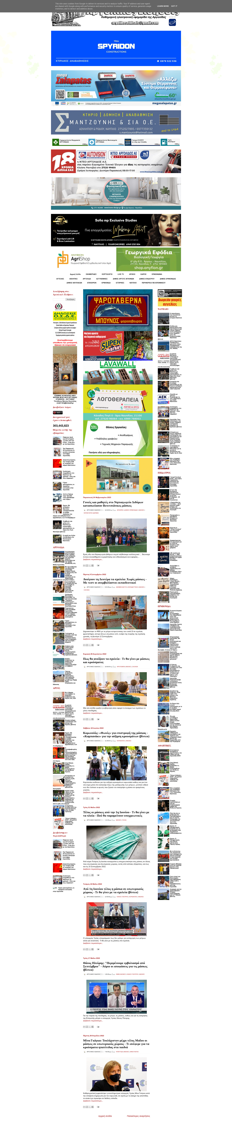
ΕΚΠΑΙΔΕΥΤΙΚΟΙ (133, 587)
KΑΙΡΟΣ (143, 274)
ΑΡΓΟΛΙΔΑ (87, 279)
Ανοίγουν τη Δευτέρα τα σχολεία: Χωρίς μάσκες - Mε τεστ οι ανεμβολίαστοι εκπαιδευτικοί (115, 581)
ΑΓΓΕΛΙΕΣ (60, 279)
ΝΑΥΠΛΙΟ (133, 283)
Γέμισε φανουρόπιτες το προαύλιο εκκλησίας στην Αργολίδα (68, 486)
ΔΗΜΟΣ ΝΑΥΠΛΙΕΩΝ (74, 283)
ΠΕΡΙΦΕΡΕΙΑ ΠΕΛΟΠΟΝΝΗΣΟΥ (154, 283)
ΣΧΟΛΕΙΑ (86, 590)
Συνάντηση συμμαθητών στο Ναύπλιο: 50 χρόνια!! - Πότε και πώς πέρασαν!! (69, 475)
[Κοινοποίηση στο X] (90, 565)
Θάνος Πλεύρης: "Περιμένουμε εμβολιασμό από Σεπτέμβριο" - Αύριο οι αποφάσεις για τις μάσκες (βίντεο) (115, 966)
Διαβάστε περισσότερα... (93, 559)
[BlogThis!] (87, 565)
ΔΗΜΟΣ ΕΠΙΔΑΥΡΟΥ (147, 279)
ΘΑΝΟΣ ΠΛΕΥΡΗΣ (122, 896)
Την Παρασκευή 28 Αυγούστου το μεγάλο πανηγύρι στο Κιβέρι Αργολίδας (69, 452)
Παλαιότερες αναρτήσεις (138, 1116)
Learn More (163, 6)
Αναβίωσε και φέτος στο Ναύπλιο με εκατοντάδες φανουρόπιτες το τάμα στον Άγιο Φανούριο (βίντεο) (63, 526)
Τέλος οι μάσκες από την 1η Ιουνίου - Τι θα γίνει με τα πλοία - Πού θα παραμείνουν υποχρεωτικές (116, 814)
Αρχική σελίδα (105, 1116)
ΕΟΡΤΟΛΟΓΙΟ (107, 274)
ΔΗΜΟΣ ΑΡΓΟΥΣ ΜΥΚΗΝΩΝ (123, 279)
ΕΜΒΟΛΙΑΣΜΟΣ (121, 974)
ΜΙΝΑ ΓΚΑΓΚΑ (134, 1051)
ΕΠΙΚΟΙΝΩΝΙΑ (157, 274)
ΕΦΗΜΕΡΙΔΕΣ (91, 274)
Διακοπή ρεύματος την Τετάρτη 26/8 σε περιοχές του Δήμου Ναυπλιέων (69, 462)
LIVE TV (121, 274)
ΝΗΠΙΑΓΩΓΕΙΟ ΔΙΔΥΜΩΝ (91, 513)
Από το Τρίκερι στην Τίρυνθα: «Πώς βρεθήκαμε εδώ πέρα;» (68, 496)
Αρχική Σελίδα (75, 274)
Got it (174, 6)
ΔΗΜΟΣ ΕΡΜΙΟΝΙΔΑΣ (168, 279)
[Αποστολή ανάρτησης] (97, 565)
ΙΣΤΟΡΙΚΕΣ (120, 283)
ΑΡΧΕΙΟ (132, 274)
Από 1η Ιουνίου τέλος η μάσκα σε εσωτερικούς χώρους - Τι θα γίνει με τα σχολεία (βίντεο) (113, 890)
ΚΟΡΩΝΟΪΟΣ (121, 740)
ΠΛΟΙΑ (124, 820)
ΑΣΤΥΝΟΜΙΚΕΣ (102, 279)
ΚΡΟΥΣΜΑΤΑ (121, 666)
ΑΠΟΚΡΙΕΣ (120, 510)
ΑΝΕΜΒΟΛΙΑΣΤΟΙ (121, 587)
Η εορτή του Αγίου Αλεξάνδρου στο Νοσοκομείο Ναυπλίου (69, 538)
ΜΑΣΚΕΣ (141, 510)
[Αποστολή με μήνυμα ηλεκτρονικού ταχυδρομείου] (84, 565)
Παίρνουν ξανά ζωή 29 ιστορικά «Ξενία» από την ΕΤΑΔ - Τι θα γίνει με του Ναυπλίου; (69, 440)
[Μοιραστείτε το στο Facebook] (92, 565)
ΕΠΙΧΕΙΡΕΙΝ (91, 283)
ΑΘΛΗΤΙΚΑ (73, 279)
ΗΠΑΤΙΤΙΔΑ (119, 1051)
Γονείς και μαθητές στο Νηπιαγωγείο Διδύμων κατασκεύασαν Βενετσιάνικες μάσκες (113, 504)
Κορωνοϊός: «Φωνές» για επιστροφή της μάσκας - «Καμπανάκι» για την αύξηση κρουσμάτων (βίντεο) (116, 734)
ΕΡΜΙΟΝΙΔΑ (106, 283)
